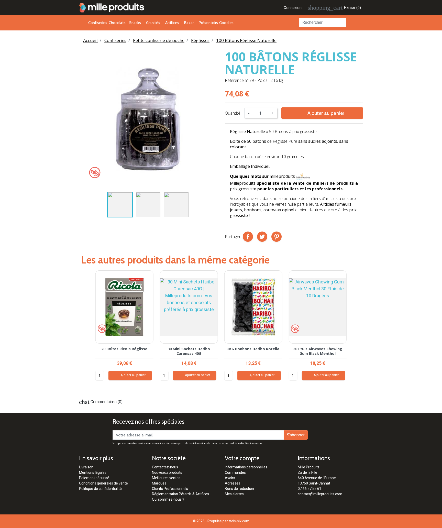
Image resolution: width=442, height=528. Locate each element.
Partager (248, 237)
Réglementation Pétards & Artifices (180, 494)
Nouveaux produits (167, 472)
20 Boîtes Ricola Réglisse (124, 348)
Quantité (232, 113)
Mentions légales (92, 472)
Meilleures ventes (166, 478)
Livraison (86, 467)
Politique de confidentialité (100, 489)
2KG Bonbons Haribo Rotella (253, 348)
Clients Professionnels (170, 489)
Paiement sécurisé (94, 478)
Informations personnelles (246, 467)
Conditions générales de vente (103, 483)
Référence (234, 80)
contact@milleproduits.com (320, 494)
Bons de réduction (239, 489)
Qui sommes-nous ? (168, 499)
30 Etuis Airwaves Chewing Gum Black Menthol (317, 351)
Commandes (235, 472)
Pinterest (276, 237)
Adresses (232, 483)
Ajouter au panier (322, 113)
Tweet (262, 237)
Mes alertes (234, 494)
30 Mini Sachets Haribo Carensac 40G (189, 351)
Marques (159, 483)
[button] (85, 330)
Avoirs (230, 478)
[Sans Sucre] (95, 172)
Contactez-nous (165, 467)
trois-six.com (239, 521)
